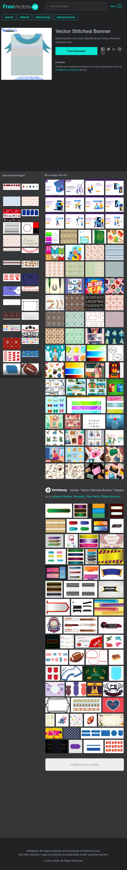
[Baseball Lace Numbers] (94, 319)
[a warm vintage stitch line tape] (11, 253)
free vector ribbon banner (103, 496)
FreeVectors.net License (67, 69)
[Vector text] (30, 292)
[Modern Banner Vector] (115, 404)
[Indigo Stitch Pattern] (114, 252)
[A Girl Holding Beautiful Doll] (54, 454)
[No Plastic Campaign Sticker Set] (114, 336)
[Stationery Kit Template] (55, 387)
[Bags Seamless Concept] (114, 454)
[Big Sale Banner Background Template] (94, 286)
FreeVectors (20, 7)
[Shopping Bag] (116, 387)
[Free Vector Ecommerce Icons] (94, 421)
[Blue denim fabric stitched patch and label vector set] (30, 215)
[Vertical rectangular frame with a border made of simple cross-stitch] (30, 305)
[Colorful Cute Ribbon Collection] (55, 404)
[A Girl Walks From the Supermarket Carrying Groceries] (94, 370)
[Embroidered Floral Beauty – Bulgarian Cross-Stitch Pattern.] (30, 241)
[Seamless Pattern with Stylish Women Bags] (114, 471)
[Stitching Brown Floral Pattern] (54, 336)
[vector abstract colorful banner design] (67, 641)
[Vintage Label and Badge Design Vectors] (116, 353)
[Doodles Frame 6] (84, 237)
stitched (24, 17)
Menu (113, 6)
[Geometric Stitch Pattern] (94, 269)
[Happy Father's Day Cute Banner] (94, 336)
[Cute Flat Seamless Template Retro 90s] (74, 438)
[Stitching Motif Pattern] (54, 319)
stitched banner (66, 17)
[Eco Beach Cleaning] (54, 438)
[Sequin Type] (94, 302)
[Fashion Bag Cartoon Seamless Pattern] (115, 237)
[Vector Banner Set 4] (96, 353)
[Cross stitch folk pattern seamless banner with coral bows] (30, 202)
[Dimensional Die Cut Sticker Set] (76, 353)
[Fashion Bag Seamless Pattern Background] (94, 454)
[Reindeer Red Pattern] (114, 302)
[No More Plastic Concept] (115, 421)
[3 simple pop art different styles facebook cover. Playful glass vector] (99, 511)
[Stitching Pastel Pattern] (54, 269)
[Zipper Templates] (54, 252)
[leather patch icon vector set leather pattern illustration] (30, 266)
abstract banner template (69, 496)
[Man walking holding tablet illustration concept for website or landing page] (54, 221)
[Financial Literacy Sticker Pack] (74, 454)
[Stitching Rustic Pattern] (94, 252)
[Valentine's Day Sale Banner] (73, 421)
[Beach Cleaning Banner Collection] (76, 387)
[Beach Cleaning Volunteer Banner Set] (74, 286)
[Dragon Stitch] (99, 237)
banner (9, 17)
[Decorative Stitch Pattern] (114, 269)
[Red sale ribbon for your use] (114, 746)
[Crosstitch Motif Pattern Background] (74, 302)
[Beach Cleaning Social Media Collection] (96, 387)
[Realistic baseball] (54, 286)
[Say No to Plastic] (54, 421)
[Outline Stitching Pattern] (68, 237)
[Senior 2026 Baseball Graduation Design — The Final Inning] (30, 330)
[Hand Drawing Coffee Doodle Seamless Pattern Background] (74, 471)
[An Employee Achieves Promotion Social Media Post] (94, 438)
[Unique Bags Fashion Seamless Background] (114, 286)
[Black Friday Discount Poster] (114, 370)
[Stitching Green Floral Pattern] (74, 336)
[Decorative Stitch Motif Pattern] (74, 269)
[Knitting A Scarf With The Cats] (74, 252)
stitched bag (43, 17)
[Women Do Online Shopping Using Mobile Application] (74, 187)
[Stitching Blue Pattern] (74, 319)
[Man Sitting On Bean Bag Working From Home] (54, 187)
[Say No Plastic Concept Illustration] (55, 353)
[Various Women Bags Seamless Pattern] (54, 370)
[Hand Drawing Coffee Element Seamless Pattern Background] (54, 471)
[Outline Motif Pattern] (114, 319)
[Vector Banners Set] (74, 370)
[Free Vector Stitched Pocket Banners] (52, 237)
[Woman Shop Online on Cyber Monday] (114, 438)
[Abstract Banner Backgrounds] (86, 404)
